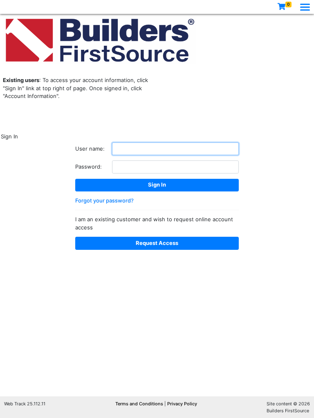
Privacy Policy (182, 404)
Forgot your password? (104, 200)
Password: (88, 166)
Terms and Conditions (139, 404)
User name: (90, 148)
